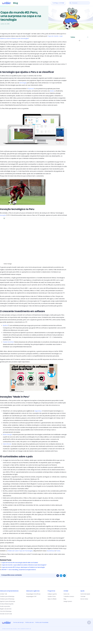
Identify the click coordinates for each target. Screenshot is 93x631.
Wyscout (31, 88)
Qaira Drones (7, 444)
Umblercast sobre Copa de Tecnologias (20, 551)
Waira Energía (7, 434)
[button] (57, 575)
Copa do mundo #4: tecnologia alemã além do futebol (19, 562)
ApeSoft (5, 325)
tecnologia (22, 83)
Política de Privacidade (41, 622)
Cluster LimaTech (8, 342)
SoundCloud (51, 551)
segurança (38, 411)
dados (52, 91)
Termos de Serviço (18, 622)
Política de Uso (29, 622)
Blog (15, 3)
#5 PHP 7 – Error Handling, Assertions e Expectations (18, 570)
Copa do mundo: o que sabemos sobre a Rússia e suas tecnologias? (23, 565)
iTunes (58, 551)
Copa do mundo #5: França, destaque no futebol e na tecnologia (23, 567)
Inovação (3, 215)
